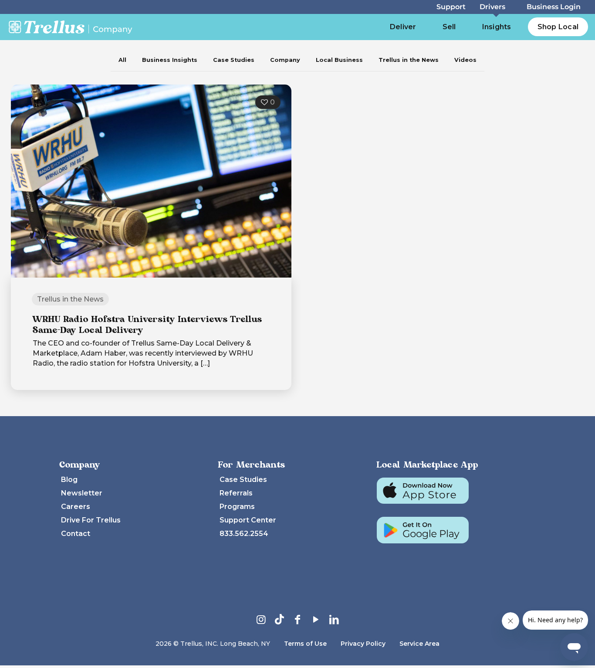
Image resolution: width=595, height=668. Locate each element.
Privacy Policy (363, 644)
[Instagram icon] (261, 619)
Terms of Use (305, 644)
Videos (465, 60)
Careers (75, 506)
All (122, 60)
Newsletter (81, 493)
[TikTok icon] (279, 619)
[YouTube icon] (316, 619)
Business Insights (169, 60)
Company (285, 60)
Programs (237, 506)
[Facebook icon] (297, 619)
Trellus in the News (409, 60)
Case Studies (233, 60)
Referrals (236, 493)
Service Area (419, 644)
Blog (69, 479)
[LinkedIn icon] (334, 619)
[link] (521, 27)
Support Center (248, 520)
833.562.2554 (244, 533)
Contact (75, 533)
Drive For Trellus (91, 520)
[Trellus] (70, 26)
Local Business (339, 60)
